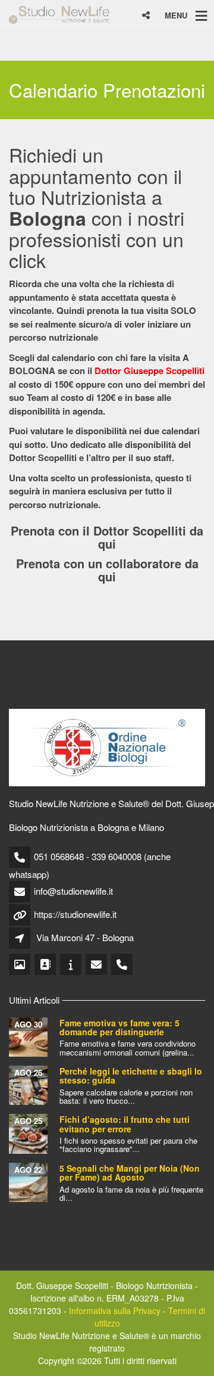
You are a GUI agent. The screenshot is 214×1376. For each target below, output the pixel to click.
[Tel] (122, 964)
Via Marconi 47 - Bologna (85, 937)
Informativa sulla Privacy (114, 1310)
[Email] (97, 964)
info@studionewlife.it (73, 891)
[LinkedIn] (71, 964)
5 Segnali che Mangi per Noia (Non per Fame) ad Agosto (129, 1172)
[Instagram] (20, 964)
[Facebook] (46, 964)
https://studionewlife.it (75, 914)
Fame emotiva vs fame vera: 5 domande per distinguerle (119, 1027)
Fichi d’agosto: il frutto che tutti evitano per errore (124, 1123)
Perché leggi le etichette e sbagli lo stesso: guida (130, 1075)
